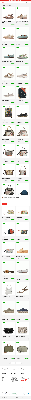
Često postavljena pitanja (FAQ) (25, 378)
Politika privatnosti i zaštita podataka (14, 381)
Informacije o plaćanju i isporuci (15, 376)
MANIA (17, 397)
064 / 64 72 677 (23, 383)
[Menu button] (28, 2)
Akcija (2, 380)
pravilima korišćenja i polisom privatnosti (10, 201)
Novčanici (3, 379)
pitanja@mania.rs (23, 384)
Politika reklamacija (13, 377)
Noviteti (3, 376)
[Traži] (25, 2)
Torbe (2, 378)
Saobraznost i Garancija (14, 379)
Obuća (3, 377)
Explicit (22, 397)
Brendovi (3, 382)
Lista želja (22, 377)
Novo (2, 381)
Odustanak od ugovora (14, 378)
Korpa (21, 376)
